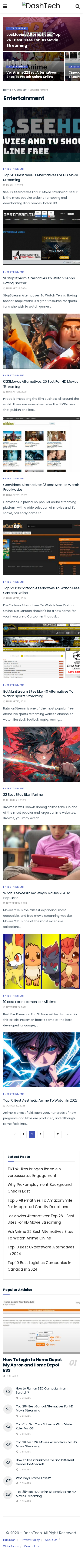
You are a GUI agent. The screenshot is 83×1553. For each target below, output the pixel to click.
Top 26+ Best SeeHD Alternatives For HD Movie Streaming (40, 177)
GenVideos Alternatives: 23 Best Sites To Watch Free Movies (41, 487)
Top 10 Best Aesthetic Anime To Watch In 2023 (40, 1100)
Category (20, 90)
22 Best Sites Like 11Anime (23, 794)
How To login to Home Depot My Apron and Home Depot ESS (32, 1365)
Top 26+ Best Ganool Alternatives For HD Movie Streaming (44, 1408)
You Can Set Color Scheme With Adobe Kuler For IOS (44, 1426)
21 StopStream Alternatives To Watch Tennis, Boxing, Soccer (39, 280)
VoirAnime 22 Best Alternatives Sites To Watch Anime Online (31, 74)
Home (7, 90)
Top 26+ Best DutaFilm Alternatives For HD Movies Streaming (46, 1494)
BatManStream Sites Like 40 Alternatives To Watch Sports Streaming (38, 694)
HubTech (9, 1540)
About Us (51, 1540)
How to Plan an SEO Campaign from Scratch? (41, 1390)
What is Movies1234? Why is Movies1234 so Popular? (36, 895)
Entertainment (17, 28)
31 (58, 1134)
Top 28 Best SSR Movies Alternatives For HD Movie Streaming (46, 1444)
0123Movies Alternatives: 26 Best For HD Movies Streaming (40, 384)
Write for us (11, 1546)
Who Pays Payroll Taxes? (33, 1478)
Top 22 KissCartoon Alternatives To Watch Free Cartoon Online (41, 590)
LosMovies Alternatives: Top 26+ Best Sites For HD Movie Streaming (33, 40)
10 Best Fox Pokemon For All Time (29, 1001)
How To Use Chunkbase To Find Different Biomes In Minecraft (45, 1462)
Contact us (31, 1546)
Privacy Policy (30, 1540)
